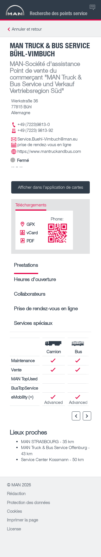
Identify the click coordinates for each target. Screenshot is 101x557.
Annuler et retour (27, 28)
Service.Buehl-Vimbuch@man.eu (47, 138)
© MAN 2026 (19, 484)
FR (92, 6)
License (14, 528)
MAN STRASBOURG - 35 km (47, 441)
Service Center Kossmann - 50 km (52, 459)
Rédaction (16, 493)
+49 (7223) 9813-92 (35, 130)
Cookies (14, 511)
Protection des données (28, 502)
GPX (31, 224)
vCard (32, 232)
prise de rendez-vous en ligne (44, 144)
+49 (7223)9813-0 (33, 124)
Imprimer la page (22, 519)
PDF (30, 240)
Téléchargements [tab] (30, 204)
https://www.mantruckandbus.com (49, 151)
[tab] (26, 266)
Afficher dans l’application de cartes (50, 187)
